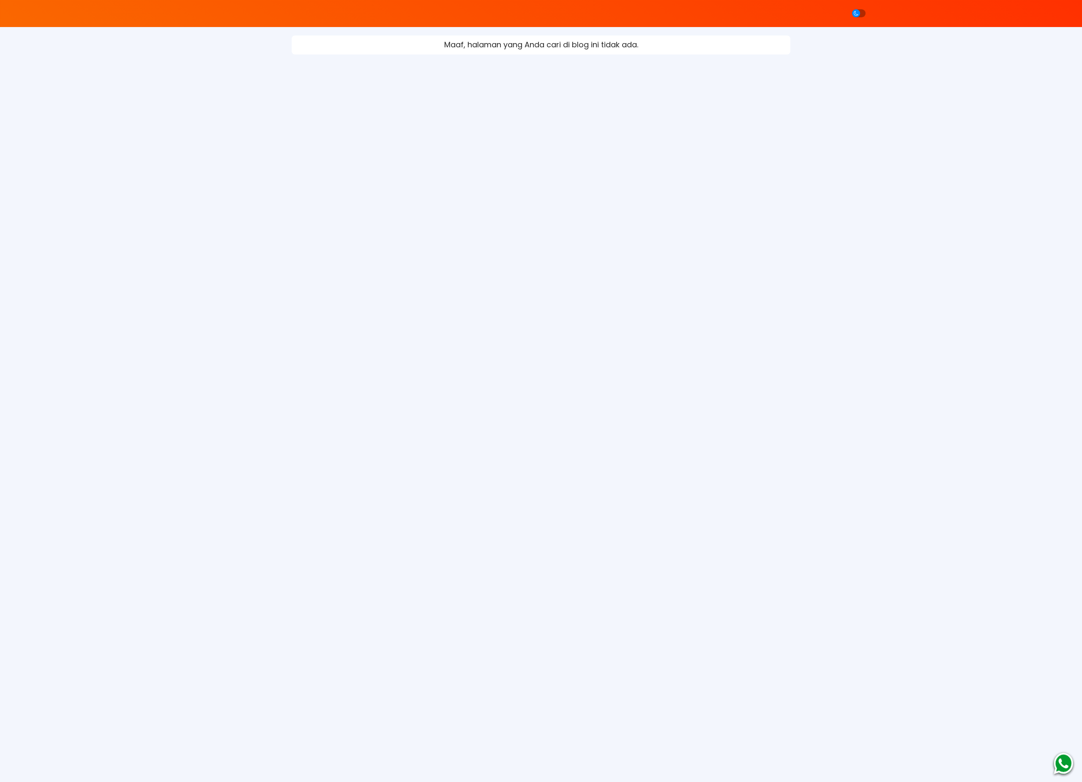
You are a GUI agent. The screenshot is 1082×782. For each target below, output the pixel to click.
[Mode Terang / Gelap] (859, 13)
